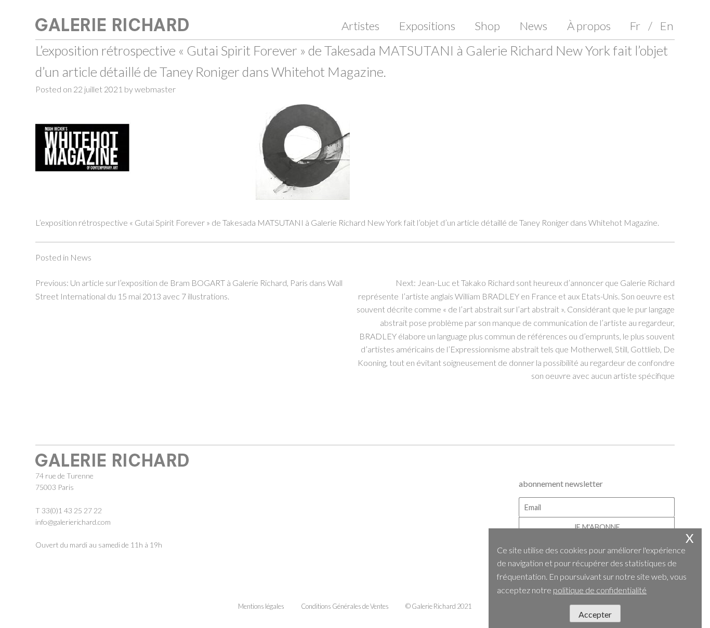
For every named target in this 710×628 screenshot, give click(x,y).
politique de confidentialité (600, 590)
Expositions (427, 26)
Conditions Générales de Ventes (345, 606)
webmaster (155, 89)
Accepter (595, 614)
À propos (589, 26)
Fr (635, 26)
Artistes (360, 26)
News (533, 26)
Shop (487, 26)
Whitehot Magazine (623, 222)
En (667, 26)
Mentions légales (261, 606)
